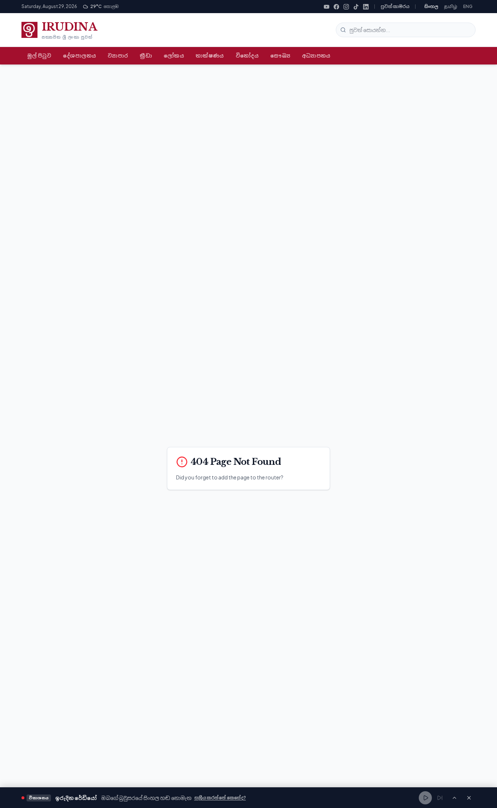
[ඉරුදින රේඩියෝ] (454, 797)
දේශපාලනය (79, 55)
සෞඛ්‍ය (280, 55)
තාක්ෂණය (210, 55)
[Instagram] (346, 6)
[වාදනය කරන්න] (425, 797)
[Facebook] (336, 6)
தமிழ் (450, 6)
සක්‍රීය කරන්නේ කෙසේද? (220, 797)
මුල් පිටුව (39, 55)
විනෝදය (247, 55)
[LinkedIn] (366, 6)
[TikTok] (356, 6)
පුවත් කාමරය (395, 6)
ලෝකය (174, 55)
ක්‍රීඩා (146, 55)
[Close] (469, 797)
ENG (468, 6)
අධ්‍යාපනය (316, 55)
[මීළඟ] (439, 797)
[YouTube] (326, 6)
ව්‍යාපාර (118, 55)
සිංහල (431, 6)
